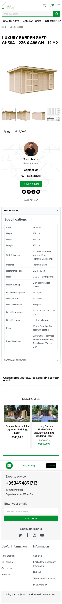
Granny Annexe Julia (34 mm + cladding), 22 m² (17, 429)
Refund (37, 572)
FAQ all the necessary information (44, 563)
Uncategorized (16, 27)
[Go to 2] (23, 115)
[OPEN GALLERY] (31, 78)
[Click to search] (56, 13)
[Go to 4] (53, 115)
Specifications (11, 210)
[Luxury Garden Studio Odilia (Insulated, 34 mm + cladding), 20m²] (45, 413)
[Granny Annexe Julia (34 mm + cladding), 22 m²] (17, 413)
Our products (8, 568)
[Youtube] (38, 192)
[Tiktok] (33, 192)
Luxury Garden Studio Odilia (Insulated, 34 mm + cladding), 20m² (44, 431)
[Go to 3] (38, 115)
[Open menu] (59, 5)
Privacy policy (40, 584)
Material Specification (15, 360)
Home (3, 27)
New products (8, 555)
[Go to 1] (9, 115)
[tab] (31, 210)
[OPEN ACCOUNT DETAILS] (44, 5)
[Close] (59, 14)
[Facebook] (24, 192)
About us (6, 574)
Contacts (37, 555)
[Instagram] (29, 192)
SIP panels (7, 562)
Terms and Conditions (44, 578)
